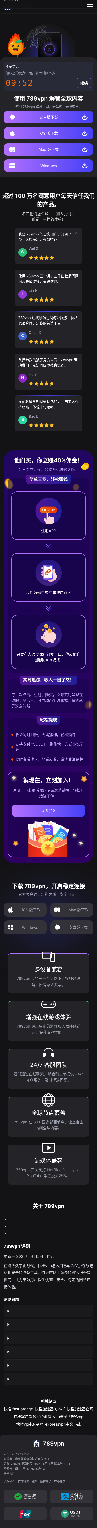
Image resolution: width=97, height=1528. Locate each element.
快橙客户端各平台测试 (32, 1416)
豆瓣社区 (59, 1482)
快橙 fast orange (18, 1409)
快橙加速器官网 (80, 1409)
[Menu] (90, 6)
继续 (84, 83)
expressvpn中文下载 (63, 1424)
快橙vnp (76, 1416)
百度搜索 (23, 1482)
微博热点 (45, 1482)
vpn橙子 (60, 1416)
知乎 (34, 1482)
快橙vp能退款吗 (29, 1424)
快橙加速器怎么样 (50, 1409)
